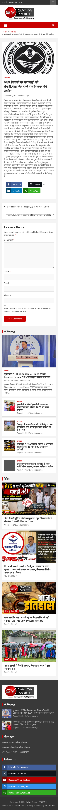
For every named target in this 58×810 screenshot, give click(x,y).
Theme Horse (18, 805)
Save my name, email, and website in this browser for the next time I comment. (27, 310)
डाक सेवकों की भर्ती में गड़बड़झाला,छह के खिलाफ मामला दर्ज (28, 207)
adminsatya (24, 96)
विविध (7, 478)
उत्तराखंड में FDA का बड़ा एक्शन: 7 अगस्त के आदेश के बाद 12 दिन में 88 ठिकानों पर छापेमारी (35, 447)
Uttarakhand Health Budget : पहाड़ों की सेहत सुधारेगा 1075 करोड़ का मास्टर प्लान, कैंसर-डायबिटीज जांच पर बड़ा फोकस (27, 569)
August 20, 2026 (24, 433)
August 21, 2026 (24, 413)
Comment (9, 240)
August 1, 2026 (10, 525)
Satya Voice (31, 802)
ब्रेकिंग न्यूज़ (9, 331)
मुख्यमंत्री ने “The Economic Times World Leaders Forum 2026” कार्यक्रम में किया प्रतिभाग (33, 711)
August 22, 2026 (11, 381)
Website (7, 295)
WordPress (50, 805)
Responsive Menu (53, 2)
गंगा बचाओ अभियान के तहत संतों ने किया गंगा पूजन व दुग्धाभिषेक (28, 215)
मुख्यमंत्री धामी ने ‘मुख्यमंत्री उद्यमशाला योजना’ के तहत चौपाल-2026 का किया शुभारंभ (33, 407)
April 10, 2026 (10, 672)
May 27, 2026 (9, 576)
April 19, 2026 (10, 624)
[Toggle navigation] (5, 25)
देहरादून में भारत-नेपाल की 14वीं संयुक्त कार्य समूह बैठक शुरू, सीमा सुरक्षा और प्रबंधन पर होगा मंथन (34, 427)
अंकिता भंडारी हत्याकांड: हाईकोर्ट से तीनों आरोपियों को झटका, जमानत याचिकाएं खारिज (35, 465)
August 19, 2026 (24, 470)
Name (7, 271)
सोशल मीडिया (14, 611)
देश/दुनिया (8, 659)
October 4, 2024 (11, 96)
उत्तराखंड (7, 78)
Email (7, 283)
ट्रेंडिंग (7, 512)
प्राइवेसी (42, 802)
